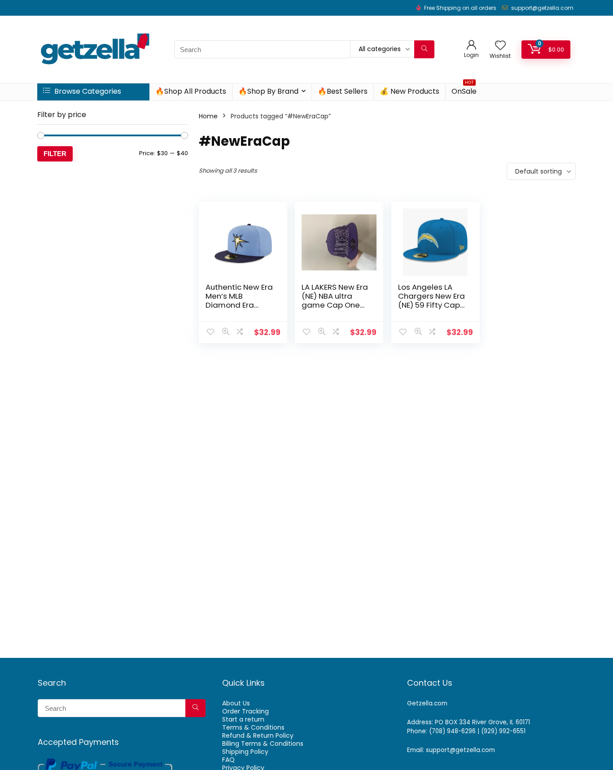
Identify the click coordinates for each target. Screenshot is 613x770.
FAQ (228, 759)
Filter (55, 153)
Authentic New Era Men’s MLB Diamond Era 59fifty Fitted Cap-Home (239, 305)
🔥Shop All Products (190, 91)
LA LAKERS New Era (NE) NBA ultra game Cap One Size (335, 300)
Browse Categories (87, 91)
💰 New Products (409, 91)
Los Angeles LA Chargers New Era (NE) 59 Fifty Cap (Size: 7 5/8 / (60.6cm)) (431, 305)
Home (208, 116)
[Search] (424, 49)
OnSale (464, 89)
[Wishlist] (500, 46)
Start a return (243, 719)
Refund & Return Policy (257, 735)
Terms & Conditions (253, 727)
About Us (236, 703)
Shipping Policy (245, 751)
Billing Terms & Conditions (262, 743)
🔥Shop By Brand (268, 91)
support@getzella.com (542, 8)
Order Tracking (245, 711)
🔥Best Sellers (343, 91)
